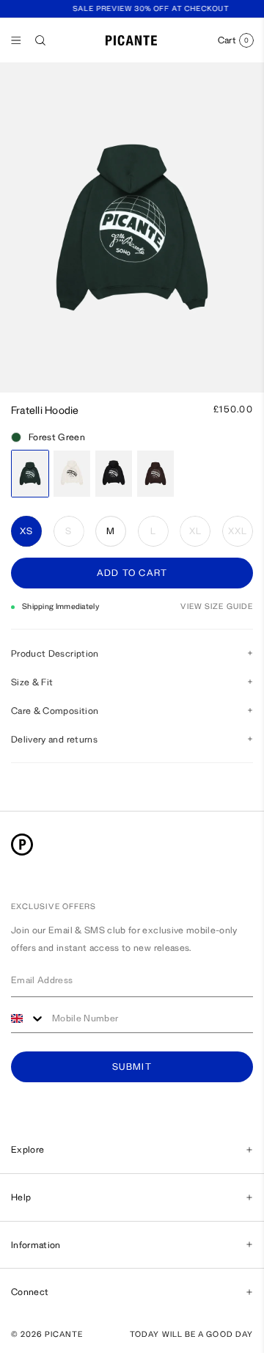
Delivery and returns (54, 739)
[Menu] (16, 40)
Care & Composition (54, 710)
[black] (113, 474)
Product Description (55, 653)
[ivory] (72, 474)
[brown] (155, 474)
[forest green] (30, 474)
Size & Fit (32, 682)
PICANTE (64, 1334)
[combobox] (28, 1018)
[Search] (40, 40)
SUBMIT (132, 1067)
